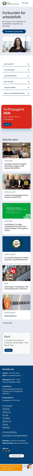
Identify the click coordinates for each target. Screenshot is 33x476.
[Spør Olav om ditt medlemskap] (29, 466)
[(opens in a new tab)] (16, 204)
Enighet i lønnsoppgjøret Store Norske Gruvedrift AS (16, 196)
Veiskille (10, 160)
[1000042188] (16, 175)
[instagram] (6, 451)
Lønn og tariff (11, 191)
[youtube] (9, 451)
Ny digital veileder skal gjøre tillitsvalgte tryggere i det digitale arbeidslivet (15, 166)
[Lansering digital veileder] (16, 143)
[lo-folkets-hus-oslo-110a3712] (16, 266)
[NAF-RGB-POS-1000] (10, 2)
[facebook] (3, 451)
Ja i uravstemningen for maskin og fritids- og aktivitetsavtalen (16, 258)
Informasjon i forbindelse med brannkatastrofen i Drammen (16, 288)
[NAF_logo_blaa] (16, 237)
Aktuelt (6, 160)
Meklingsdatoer (10, 316)
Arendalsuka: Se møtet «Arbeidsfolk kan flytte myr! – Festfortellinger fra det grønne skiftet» (16, 227)
